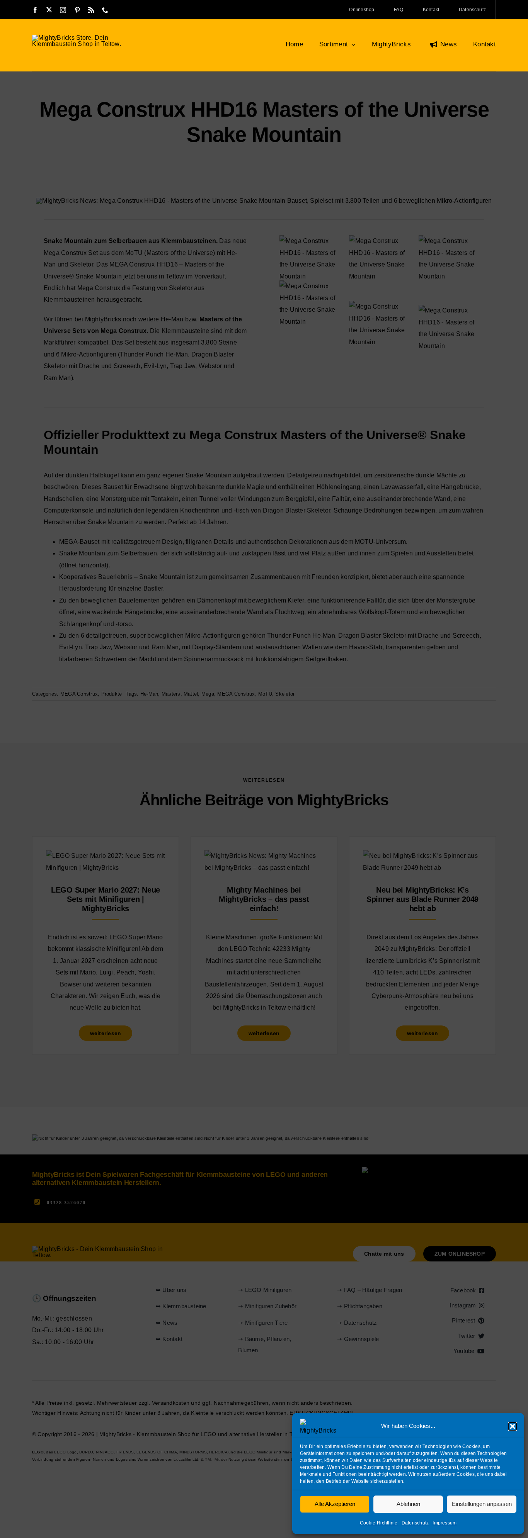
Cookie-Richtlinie (379, 1523)
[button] (512, 1426)
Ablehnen (408, 1504)
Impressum (444, 1523)
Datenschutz (415, 1523)
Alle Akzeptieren (335, 1504)
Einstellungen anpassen (482, 1504)
